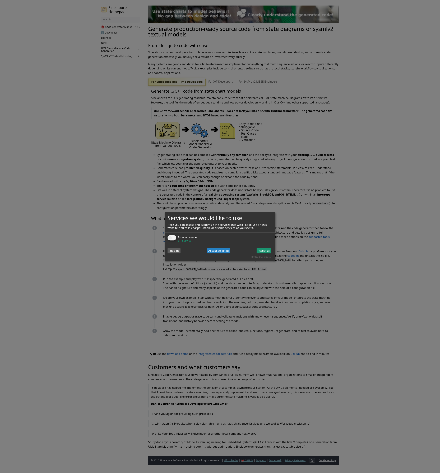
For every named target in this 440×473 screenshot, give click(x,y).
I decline (174, 251)
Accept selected (218, 251)
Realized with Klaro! (261, 256)
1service (184, 240)
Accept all (264, 251)
